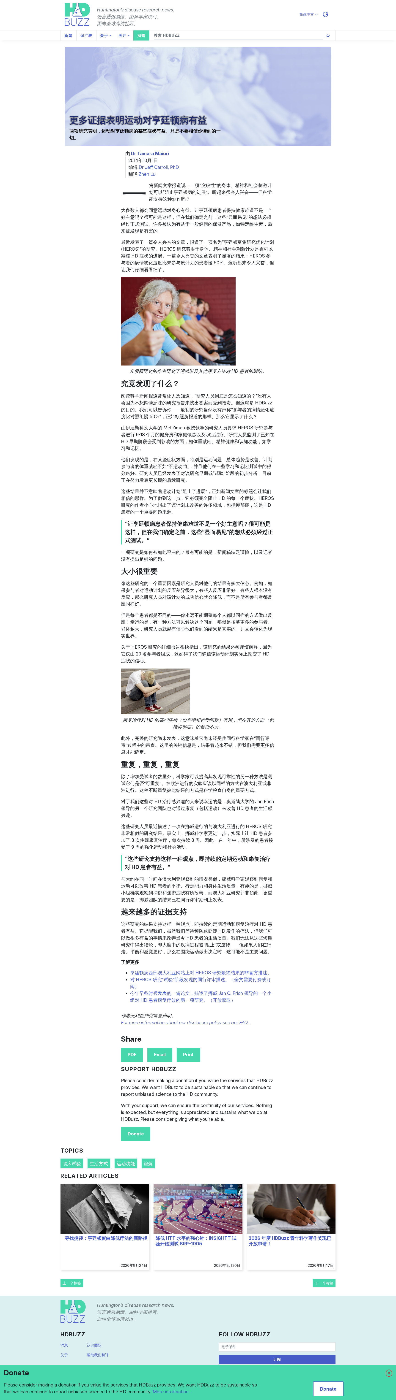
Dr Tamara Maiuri (150, 153)
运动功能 (126, 1163)
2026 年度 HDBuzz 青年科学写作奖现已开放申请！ (290, 1240)
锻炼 (148, 1163)
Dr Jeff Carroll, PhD (159, 167)
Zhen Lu (147, 174)
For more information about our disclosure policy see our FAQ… (186, 1022)
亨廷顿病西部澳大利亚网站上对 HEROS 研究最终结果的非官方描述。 (201, 972)
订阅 (277, 1359)
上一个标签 (72, 1283)
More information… (172, 1392)
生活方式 (99, 1163)
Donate (136, 1134)
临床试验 (72, 1163)
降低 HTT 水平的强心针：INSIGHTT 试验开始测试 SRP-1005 (196, 1240)
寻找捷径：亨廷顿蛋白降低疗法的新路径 (106, 1238)
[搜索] (328, 35)
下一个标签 (324, 1283)
